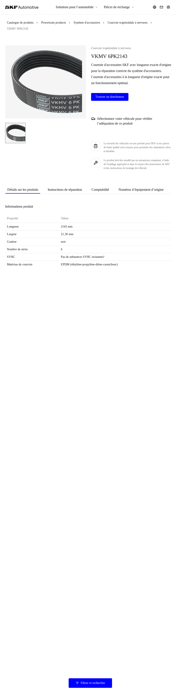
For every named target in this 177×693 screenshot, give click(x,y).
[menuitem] (77, 7)
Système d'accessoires (87, 22)
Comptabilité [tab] (100, 189)
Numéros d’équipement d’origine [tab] (141, 189)
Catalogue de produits (20, 22)
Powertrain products (53, 22)
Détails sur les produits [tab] (22, 189)
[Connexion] (168, 7)
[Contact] (161, 7)
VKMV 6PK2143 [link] (17, 28)
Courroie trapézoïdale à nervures (127, 22)
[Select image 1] (15, 133)
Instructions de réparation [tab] (65, 189)
